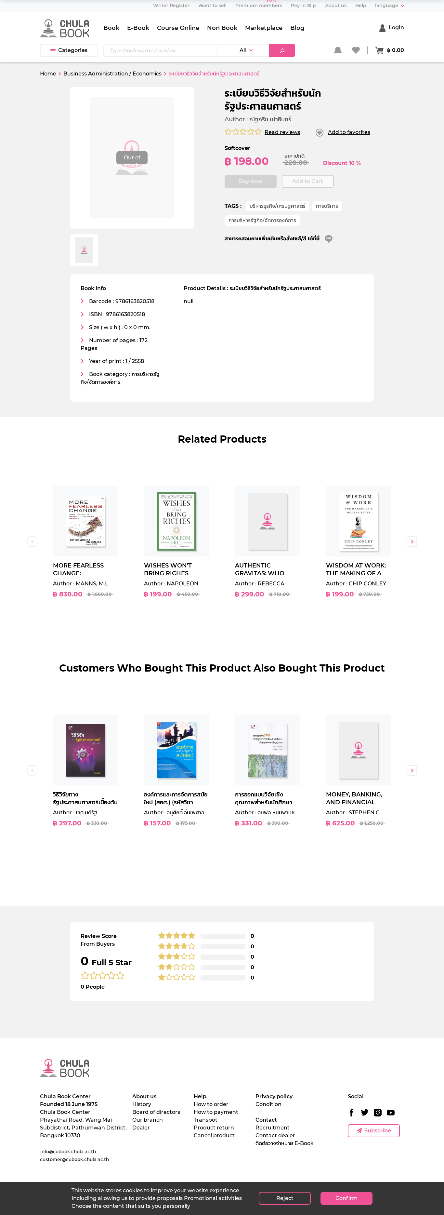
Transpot (205, 1120)
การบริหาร (327, 206)
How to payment (216, 1112)
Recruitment (272, 1128)
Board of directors (156, 1112)
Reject (285, 1198)
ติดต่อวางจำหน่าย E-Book (284, 1143)
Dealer (141, 1128)
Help (200, 1096)
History (141, 1104)
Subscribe (377, 1131)
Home (48, 74)
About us (144, 1096)
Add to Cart (307, 181)
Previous (32, 541)
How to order (211, 1104)
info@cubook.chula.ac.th (68, 1151)
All (243, 50)
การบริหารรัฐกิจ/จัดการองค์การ (262, 220)
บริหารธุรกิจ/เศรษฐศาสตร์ (278, 206)
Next (412, 541)
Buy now (250, 181)
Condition (268, 1104)
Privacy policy (274, 1096)
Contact (266, 1120)
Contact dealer (275, 1135)
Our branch (147, 1120)
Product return (214, 1128)
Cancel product (214, 1135)
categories (72, 50)
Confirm (346, 1198)
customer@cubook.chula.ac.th (74, 1159)
